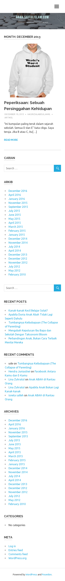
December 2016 (17, 190)
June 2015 (14, 214)
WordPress (31, 574)
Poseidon (47, 574)
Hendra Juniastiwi (19, 371)
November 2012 (18, 262)
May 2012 (14, 270)
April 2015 (14, 222)
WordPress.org (17, 558)
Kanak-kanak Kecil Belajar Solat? (28, 310)
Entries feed (15, 550)
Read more (11, 140)
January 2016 (16, 198)
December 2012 (17, 258)
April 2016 (14, 194)
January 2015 (16, 234)
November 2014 (18, 242)
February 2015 (17, 230)
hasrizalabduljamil (39, 114)
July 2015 (14, 210)
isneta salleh (16, 395)
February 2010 (17, 274)
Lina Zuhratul (16, 379)
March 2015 (15, 226)
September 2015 (18, 206)
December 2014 (17, 238)
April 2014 (14, 250)
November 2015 (18, 202)
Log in (12, 546)
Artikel (8, 117)
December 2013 (17, 254)
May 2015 (14, 218)
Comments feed (18, 554)
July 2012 (14, 266)
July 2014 (14, 246)
